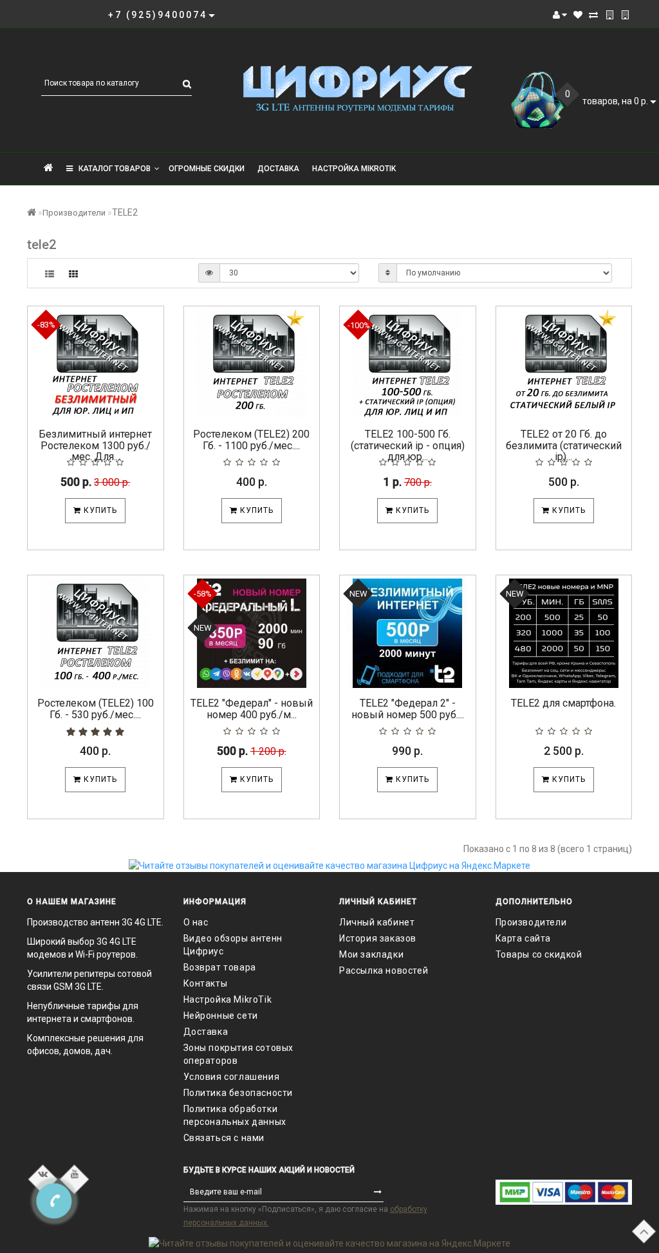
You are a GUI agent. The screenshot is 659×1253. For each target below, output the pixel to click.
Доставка (278, 168)
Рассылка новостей (383, 970)
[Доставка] (625, 15)
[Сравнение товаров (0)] (593, 15)
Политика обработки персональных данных (234, 1115)
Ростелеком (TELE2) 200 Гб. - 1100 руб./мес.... (251, 440)
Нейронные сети (220, 1015)
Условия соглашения (231, 1077)
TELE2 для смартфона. (563, 703)
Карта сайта (524, 938)
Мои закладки (371, 954)
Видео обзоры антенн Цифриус (233, 944)
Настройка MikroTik (354, 168)
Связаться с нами (224, 1138)
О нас (196, 922)
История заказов (377, 938)
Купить (99, 510)
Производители (74, 213)
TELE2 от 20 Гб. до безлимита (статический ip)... (564, 445)
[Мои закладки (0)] (577, 15)
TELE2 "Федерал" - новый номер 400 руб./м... (251, 709)
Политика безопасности (238, 1093)
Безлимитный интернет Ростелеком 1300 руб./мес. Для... (95, 445)
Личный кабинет (376, 922)
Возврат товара (219, 967)
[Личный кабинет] (560, 15)
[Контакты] (609, 15)
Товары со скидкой (539, 954)
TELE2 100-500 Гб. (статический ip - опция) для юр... (408, 445)
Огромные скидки (207, 168)
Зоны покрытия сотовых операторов (238, 1054)
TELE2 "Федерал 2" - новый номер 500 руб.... (407, 709)
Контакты (205, 983)
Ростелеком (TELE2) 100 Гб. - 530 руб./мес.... (95, 709)
